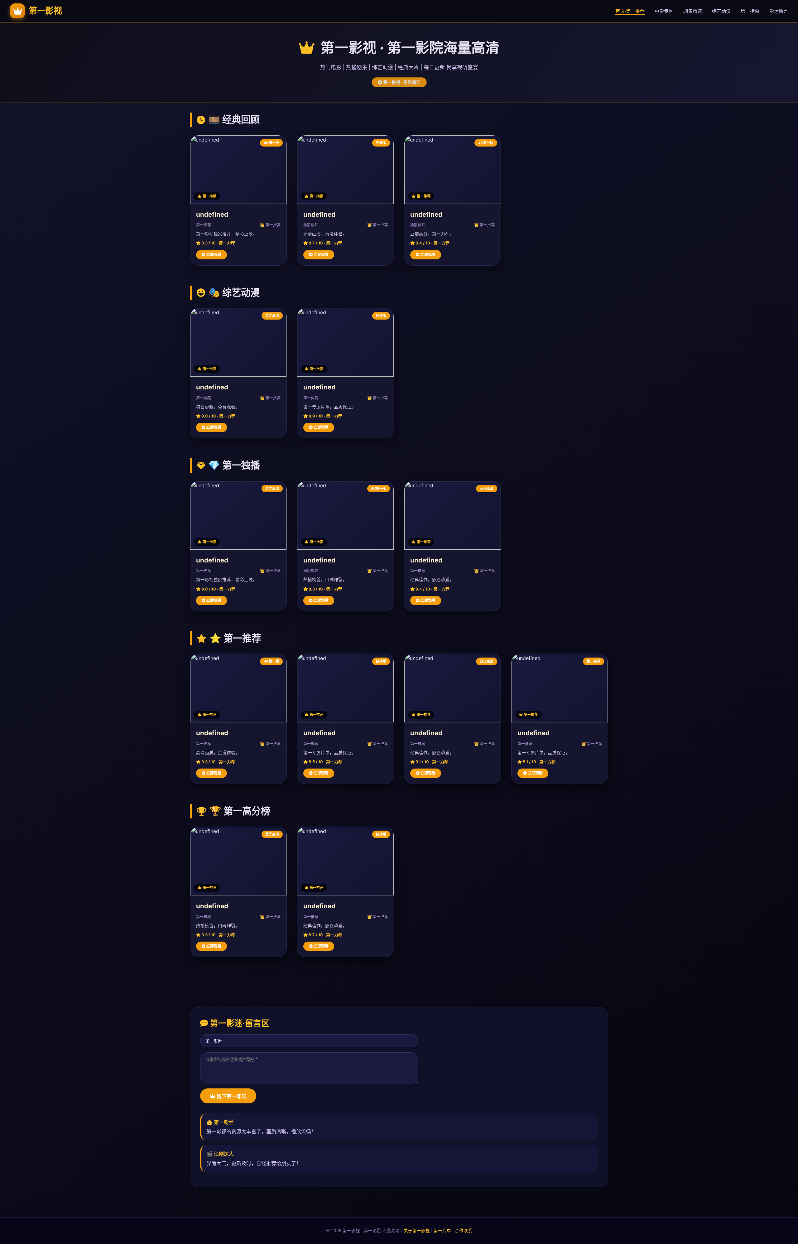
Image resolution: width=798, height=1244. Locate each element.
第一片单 (442, 1230)
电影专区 (664, 11)
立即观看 (213, 254)
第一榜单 (750, 11)
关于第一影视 (417, 1230)
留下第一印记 (231, 1096)
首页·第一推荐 (630, 11)
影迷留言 (778, 11)
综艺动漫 (721, 11)
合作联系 (463, 1230)
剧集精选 (692, 11)
